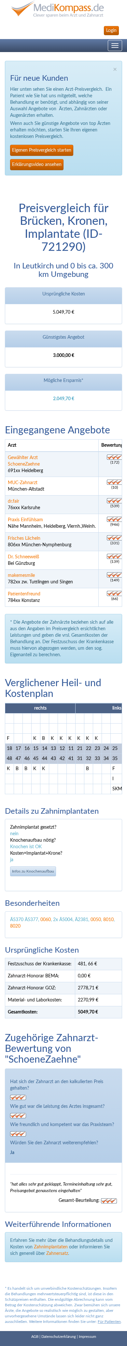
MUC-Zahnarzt (22, 483)
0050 (96, 920)
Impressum (87, 1337)
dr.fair (13, 501)
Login (111, 30)
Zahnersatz (57, 1253)
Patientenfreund (24, 594)
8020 (15, 926)
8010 (108, 920)
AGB (34, 1337)
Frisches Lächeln (24, 538)
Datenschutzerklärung (58, 1337)
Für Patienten (109, 1322)
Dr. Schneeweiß (23, 557)
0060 (45, 920)
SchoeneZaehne (24, 464)
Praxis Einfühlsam (25, 520)
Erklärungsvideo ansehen (37, 164)
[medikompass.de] (63, 9)
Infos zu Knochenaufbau (33, 871)
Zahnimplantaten (51, 1247)
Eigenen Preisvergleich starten (41, 150)
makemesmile (21, 575)
